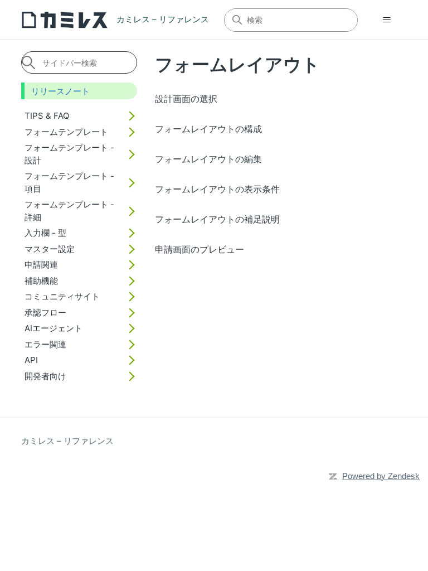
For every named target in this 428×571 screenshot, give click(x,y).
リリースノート (60, 91)
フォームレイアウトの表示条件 (217, 189)
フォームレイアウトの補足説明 (217, 219)
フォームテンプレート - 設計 (69, 154)
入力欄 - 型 (45, 233)
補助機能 (41, 280)
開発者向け (45, 376)
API (31, 360)
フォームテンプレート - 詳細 (69, 210)
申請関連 (41, 264)
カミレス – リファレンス (67, 440)
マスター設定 (50, 249)
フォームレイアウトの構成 (208, 128)
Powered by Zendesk (381, 476)
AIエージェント (53, 328)
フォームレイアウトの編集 (208, 158)
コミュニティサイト (62, 296)
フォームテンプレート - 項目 (69, 182)
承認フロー (45, 312)
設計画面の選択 (186, 98)
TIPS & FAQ (47, 115)
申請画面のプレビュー (199, 249)
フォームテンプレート (66, 132)
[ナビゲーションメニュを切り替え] (387, 20)
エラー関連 (45, 344)
